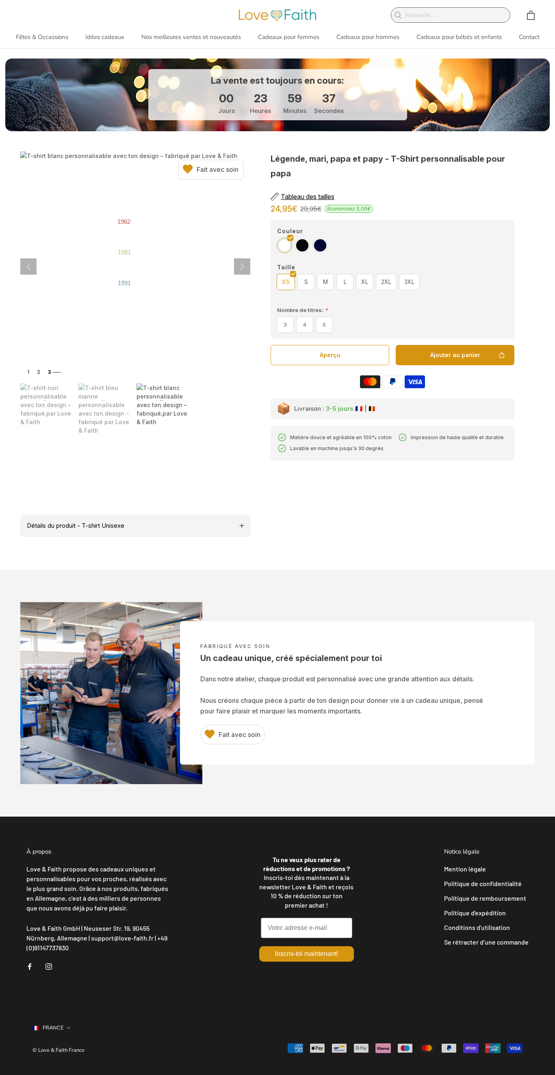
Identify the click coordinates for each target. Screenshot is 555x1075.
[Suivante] (242, 266)
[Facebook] (29, 966)
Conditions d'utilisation (477, 927)
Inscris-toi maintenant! (306, 953)
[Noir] (302, 245)
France (53, 1028)
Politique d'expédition (475, 913)
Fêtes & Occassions (42, 37)
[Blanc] (284, 245)
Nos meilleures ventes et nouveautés (191, 37)
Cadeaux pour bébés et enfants (459, 37)
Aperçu (330, 354)
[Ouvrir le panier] (531, 15)
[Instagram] (49, 966)
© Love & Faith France (59, 1050)
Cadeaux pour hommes (367, 37)
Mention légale (465, 869)
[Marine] (320, 245)
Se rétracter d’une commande (486, 942)
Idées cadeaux (104, 37)
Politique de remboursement (485, 898)
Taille (286, 267)
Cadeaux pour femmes (288, 37)
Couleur (290, 231)
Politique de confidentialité (483, 883)
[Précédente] (28, 266)
